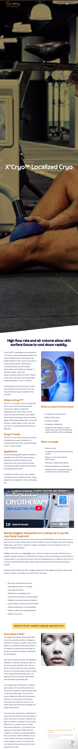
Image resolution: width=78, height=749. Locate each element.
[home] (33, 4)
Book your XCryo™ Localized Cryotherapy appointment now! (39, 626)
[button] (67, 4)
